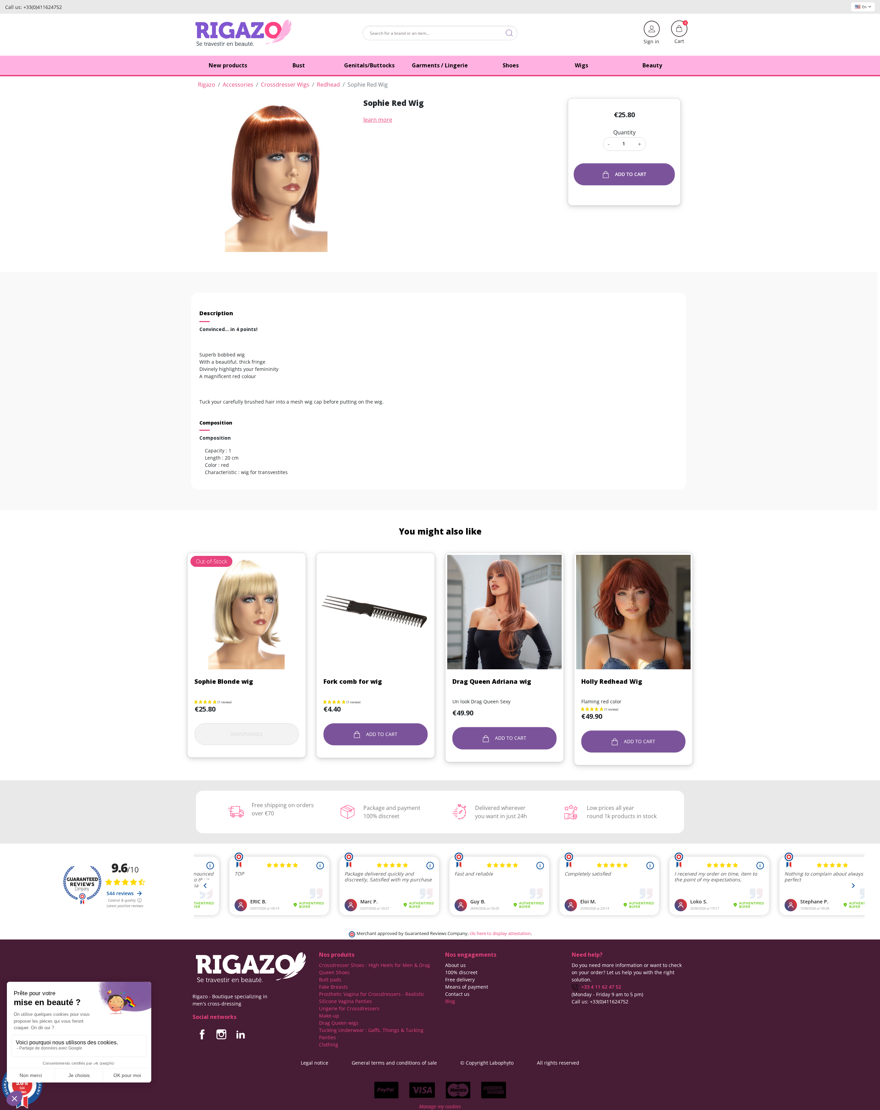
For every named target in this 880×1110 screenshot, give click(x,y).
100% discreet (461, 972)
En (864, 6)
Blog (450, 1001)
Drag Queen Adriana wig (491, 681)
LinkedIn (241, 1034)
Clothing (328, 1044)
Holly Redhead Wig (611, 681)
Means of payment (466, 986)
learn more (377, 119)
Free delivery (460, 979)
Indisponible (246, 734)
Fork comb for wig (352, 681)
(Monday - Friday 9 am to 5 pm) (607, 994)
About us (455, 965)
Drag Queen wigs (339, 1023)
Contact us (457, 994)
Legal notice (314, 1062)
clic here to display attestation (500, 933)
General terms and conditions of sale (394, 1062)
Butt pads (330, 979)
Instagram (221, 1034)
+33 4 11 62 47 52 (600, 986)
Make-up (329, 1015)
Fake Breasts (333, 986)
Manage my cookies (440, 1106)
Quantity (624, 132)
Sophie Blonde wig (224, 681)
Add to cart (630, 174)
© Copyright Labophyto (487, 1062)
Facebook (202, 1034)
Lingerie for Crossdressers (349, 1008)
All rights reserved (558, 1062)
